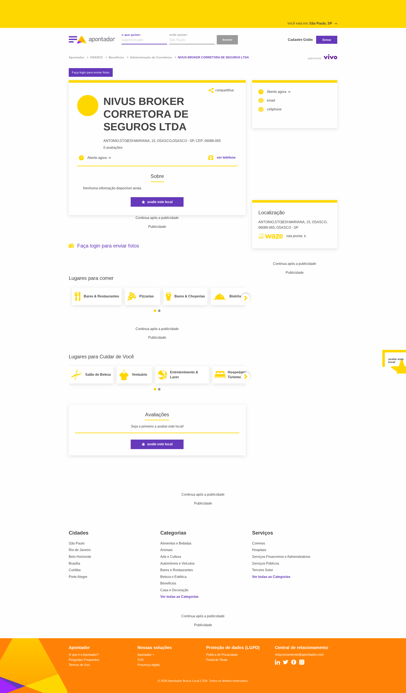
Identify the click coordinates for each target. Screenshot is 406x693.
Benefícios (168, 583)
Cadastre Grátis (300, 39)
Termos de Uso (79, 665)
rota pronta (294, 236)
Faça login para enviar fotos (90, 72)
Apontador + (145, 654)
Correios (258, 543)
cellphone (274, 109)
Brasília (74, 563)
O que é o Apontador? (84, 654)
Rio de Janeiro (80, 550)
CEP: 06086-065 (208, 141)
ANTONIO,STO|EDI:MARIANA (126, 141)
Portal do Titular (217, 659)
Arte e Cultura (170, 556)
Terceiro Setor (262, 570)
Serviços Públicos (265, 563)
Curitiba (75, 570)
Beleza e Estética (173, 577)
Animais (166, 550)
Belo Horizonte (80, 556)
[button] (155, 310)
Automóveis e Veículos (177, 563)
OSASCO (179, 141)
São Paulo (77, 543)
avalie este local (160, 202)
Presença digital (148, 665)
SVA (140, 659)
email (271, 100)
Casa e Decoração (174, 590)
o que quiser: (131, 34)
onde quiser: (178, 34)
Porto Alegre (78, 577)
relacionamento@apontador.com (299, 654)
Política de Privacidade (222, 654)
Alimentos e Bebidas (175, 543)
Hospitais (259, 550)
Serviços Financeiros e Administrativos (281, 556)
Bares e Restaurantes (176, 570)
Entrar (326, 39)
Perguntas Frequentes (84, 659)
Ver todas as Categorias (179, 596)
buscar (227, 39)
